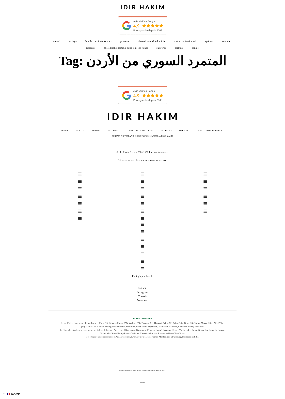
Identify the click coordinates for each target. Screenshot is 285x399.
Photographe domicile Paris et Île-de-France (126, 47)
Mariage (72, 41)
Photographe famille (142, 276)
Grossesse (124, 41)
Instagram (142, 292)
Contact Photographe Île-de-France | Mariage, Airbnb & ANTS (142, 136)
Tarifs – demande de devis (210, 131)
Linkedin (142, 288)
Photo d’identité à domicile (151, 41)
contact (195, 47)
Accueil (56, 41)
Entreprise (161, 47)
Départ (64, 131)
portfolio (179, 47)
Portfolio (184, 131)
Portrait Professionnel (185, 41)
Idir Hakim (142, 382)
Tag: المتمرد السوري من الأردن (143, 61)
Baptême (208, 41)
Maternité (225, 41)
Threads (142, 296)
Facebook (142, 300)
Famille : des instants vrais (98, 41)
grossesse (90, 47)
